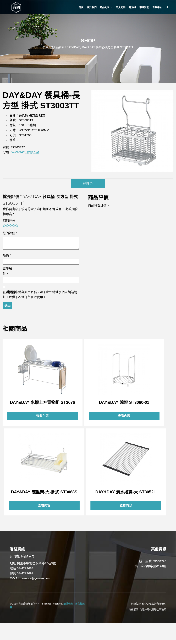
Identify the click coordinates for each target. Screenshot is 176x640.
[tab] (88, 183)
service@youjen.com (36, 578)
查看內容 (42, 369)
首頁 (45, 47)
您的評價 (10, 233)
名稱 (7, 255)
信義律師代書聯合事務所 (153, 609)
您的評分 (9, 220)
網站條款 (68, 603)
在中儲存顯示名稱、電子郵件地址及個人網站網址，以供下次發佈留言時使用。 (40, 294)
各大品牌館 (57, 47)
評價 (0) (88, 183)
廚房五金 (32, 152)
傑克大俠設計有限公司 (154, 603)
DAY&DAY (73, 47)
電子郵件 (7, 271)
